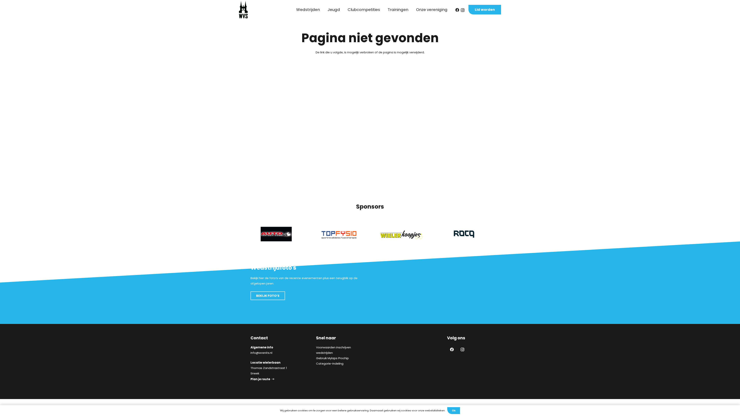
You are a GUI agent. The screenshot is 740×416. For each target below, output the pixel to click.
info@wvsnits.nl (261, 353)
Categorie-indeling (329, 363)
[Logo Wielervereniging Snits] (243, 9)
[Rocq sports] (464, 234)
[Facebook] (457, 10)
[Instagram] (462, 10)
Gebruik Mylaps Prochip (332, 358)
